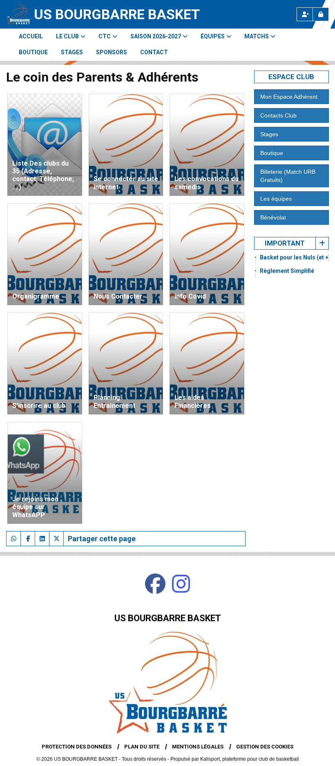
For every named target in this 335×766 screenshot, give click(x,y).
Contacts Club (278, 115)
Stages (72, 52)
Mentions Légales (197, 747)
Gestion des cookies (264, 747)
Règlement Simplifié (287, 271)
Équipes (213, 36)
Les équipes (276, 198)
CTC (104, 36)
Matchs (256, 36)
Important (285, 243)
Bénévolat (273, 217)
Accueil (31, 36)
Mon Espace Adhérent (288, 96)
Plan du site (141, 747)
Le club (67, 36)
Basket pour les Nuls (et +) (295, 257)
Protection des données (77, 747)
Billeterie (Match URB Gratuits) (287, 175)
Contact (154, 52)
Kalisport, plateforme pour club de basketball (249, 759)
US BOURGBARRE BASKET (117, 14)
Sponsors (111, 52)
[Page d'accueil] (18, 14)
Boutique (33, 52)
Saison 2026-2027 (155, 36)
